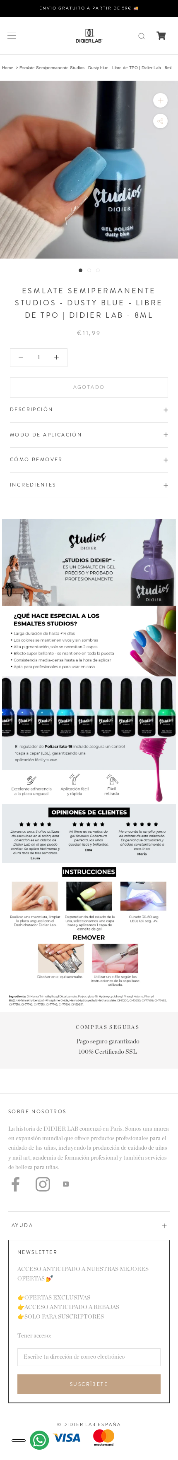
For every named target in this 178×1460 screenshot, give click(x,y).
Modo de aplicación (46, 435)
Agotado (89, 387)
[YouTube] (66, 1184)
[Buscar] (142, 35)
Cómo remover (36, 459)
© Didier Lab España (89, 1424)
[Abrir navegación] (11, 36)
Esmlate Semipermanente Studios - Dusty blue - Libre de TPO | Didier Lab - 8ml (95, 67)
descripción (31, 409)
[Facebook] (15, 1184)
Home (7, 67)
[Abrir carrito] (161, 35)
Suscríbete (89, 1384)
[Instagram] (43, 1184)
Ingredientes (33, 485)
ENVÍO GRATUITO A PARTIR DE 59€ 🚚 (89, 8)
